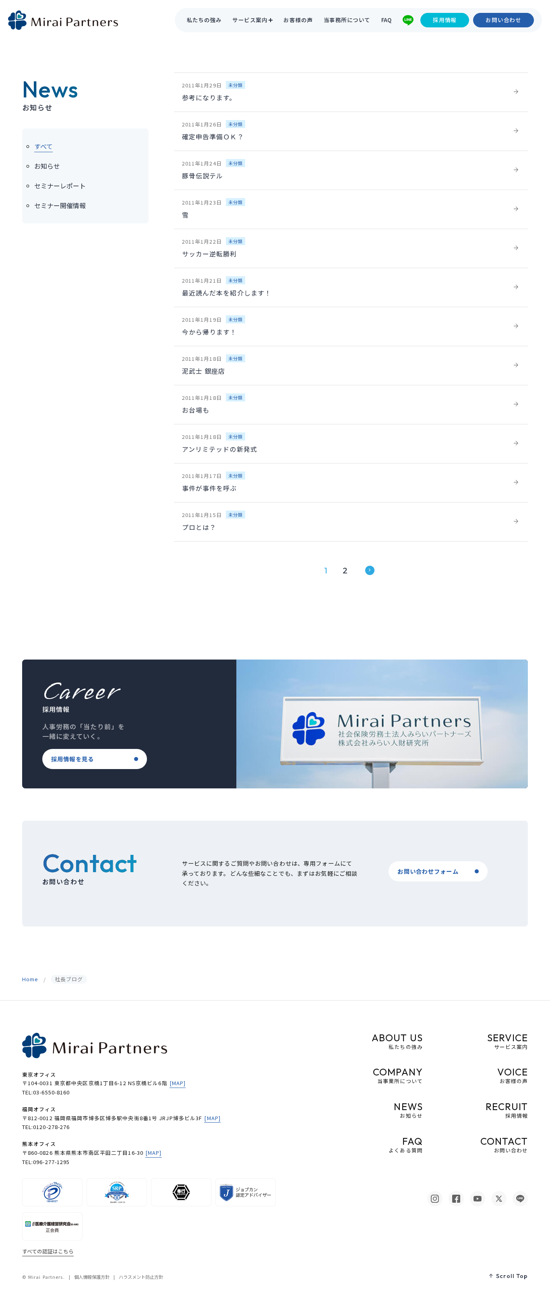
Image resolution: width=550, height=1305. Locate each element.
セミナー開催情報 (60, 205)
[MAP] (178, 1083)
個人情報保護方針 (92, 1277)
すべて (43, 146)
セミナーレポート (60, 185)
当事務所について (347, 20)
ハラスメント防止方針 (141, 1277)
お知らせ (47, 166)
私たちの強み (204, 20)
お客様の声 (297, 20)
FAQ (386, 20)
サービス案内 (249, 20)
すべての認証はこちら (48, 1251)
